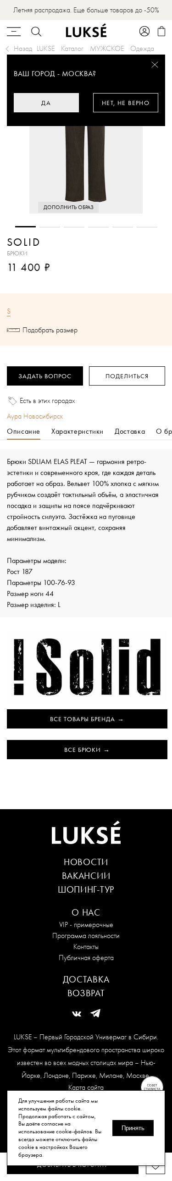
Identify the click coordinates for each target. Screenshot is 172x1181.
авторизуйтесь (34, 280)
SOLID (23, 242)
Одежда (142, 48)
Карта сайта (86, 1087)
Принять (133, 1128)
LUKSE (46, 48)
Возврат (86, 993)
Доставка (86, 979)
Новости (86, 862)
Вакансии (86, 876)
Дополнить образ (69, 207)
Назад (23, 48)
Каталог (72, 48)
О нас (86, 912)
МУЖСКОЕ (107, 48)
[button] (25, 226)
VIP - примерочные (86, 924)
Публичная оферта (86, 957)
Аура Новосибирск (35, 416)
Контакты (86, 946)
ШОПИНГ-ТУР (86, 889)
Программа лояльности (86, 935)
